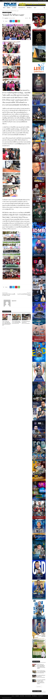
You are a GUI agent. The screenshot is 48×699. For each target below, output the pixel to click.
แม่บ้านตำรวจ (9, 12)
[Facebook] (38, 1)
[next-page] (5, 328)
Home (3, 10)
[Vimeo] (43, 1)
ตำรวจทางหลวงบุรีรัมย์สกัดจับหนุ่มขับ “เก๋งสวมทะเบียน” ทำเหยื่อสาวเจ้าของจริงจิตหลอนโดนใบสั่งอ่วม (41, 681)
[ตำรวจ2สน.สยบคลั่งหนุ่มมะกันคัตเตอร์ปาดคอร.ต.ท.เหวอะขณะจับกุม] (26, 317)
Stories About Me (28, 695)
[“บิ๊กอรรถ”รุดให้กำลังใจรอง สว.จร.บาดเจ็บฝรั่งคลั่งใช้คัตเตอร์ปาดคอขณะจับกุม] (16, 317)
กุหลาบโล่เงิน (22, 695)
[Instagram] (40, 1)
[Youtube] (45, 1)
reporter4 (6, 18)
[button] (44, 7)
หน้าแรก (13, 695)
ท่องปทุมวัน (17, 695)
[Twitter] (41, 1)
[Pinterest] (16, 21)
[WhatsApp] (19, 21)
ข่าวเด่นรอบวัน (7, 10)
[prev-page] (3, 328)
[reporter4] (3, 18)
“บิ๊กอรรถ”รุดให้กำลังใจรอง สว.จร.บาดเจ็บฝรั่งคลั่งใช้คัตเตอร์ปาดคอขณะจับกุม (16, 322)
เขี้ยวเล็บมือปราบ (34, 695)
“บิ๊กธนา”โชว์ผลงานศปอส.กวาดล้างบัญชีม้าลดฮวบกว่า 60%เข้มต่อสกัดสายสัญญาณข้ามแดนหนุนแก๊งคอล (6, 323)
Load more (38, 686)
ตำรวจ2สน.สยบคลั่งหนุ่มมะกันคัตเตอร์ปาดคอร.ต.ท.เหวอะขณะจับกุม (26, 322)
